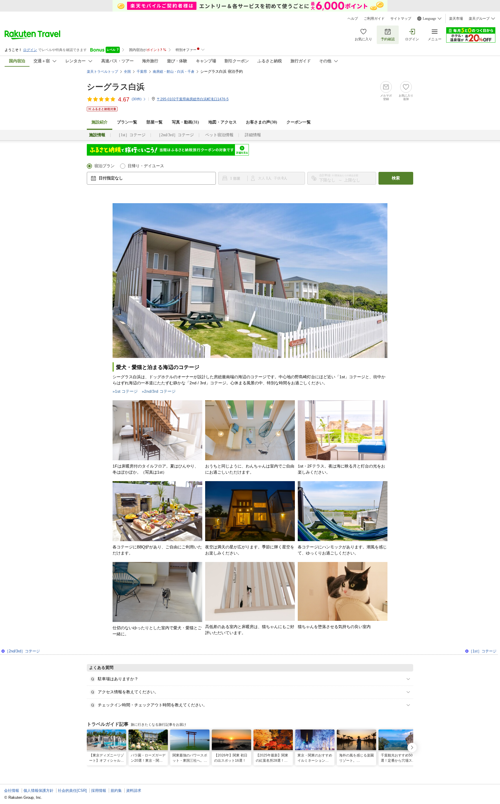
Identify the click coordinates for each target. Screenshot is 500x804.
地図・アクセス (222, 122)
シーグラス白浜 (116, 86)
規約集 (116, 790)
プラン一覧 (127, 122)
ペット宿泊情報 (219, 135)
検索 (396, 178)
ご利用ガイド (374, 19)
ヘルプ (353, 19)
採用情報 (98, 790)
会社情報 (11, 790)
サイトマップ (400, 19)
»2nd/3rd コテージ (159, 391)
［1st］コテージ (131, 135)
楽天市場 (456, 19)
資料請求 (133, 790)
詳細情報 (253, 135)
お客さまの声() (261, 122)
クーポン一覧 (298, 122)
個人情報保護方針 (38, 790)
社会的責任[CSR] (72, 790)
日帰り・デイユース (146, 166)
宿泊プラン (104, 166)
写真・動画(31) (185, 122)
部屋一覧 (154, 122)
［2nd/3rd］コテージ (175, 135)
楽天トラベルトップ (102, 72)
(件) (136, 99)
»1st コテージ (125, 391)
